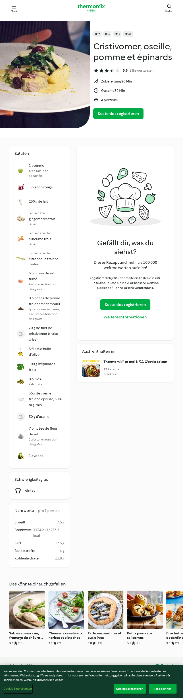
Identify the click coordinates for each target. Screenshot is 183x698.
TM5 (117, 34)
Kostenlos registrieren (118, 113)
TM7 (97, 34)
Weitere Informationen (125, 317)
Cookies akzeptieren (129, 688)
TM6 (107, 34)
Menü (14, 11)
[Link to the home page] (91, 8)
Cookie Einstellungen (18, 688)
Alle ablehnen (163, 688)
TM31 (128, 34)
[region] (91, 681)
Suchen (169, 11)
